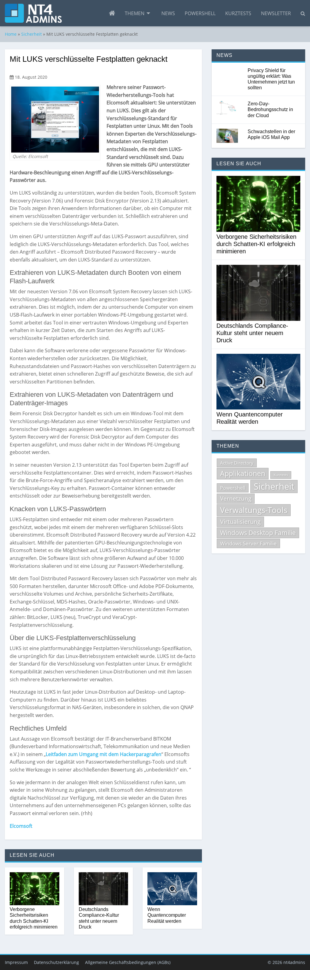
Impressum (16, 962)
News (168, 13)
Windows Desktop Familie (258, 532)
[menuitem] (112, 13)
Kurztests (238, 13)
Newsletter (276, 13)
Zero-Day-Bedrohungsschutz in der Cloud (270, 109)
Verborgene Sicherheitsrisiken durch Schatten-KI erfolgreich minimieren (34, 918)
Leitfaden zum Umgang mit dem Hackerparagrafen (103, 754)
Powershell (200, 13)
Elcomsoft (21, 826)
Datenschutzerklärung (56, 962)
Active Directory (236, 463)
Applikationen (242, 473)
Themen (134, 13)
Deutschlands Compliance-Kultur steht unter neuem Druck (99, 918)
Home (11, 34)
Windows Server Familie (248, 543)
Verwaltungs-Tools (253, 510)
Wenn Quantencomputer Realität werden (166, 915)
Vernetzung (235, 498)
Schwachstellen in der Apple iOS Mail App (271, 134)
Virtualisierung (240, 522)
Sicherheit (31, 34)
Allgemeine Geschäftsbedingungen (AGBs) (127, 962)
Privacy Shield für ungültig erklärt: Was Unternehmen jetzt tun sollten (271, 79)
